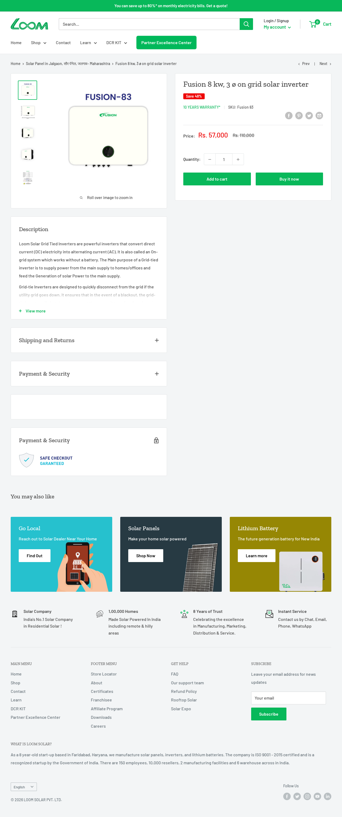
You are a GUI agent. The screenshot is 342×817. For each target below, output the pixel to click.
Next (323, 63)
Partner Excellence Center (166, 42)
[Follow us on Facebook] (287, 796)
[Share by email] (319, 115)
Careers (98, 725)
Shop (36, 42)
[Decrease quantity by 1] (209, 159)
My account (275, 26)
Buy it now (289, 179)
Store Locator (104, 673)
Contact (63, 42)
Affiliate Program (107, 708)
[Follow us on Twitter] (297, 796)
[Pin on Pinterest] (299, 115)
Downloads (101, 717)
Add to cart (217, 179)
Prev (306, 63)
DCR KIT (113, 42)
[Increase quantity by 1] (238, 159)
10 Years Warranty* (201, 107)
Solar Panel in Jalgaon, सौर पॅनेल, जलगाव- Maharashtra (68, 63)
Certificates (102, 691)
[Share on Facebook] (289, 115)
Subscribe (268, 713)
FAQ (174, 673)
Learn (85, 42)
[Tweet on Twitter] (309, 115)
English (19, 787)
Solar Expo (181, 708)
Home (16, 42)
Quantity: (192, 159)
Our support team (187, 682)
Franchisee (101, 699)
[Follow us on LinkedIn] (327, 796)
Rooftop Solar (184, 699)
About (96, 682)
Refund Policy (184, 691)
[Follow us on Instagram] (307, 796)
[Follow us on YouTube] (317, 796)
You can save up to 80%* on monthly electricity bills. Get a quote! (171, 5)
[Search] (246, 24)
